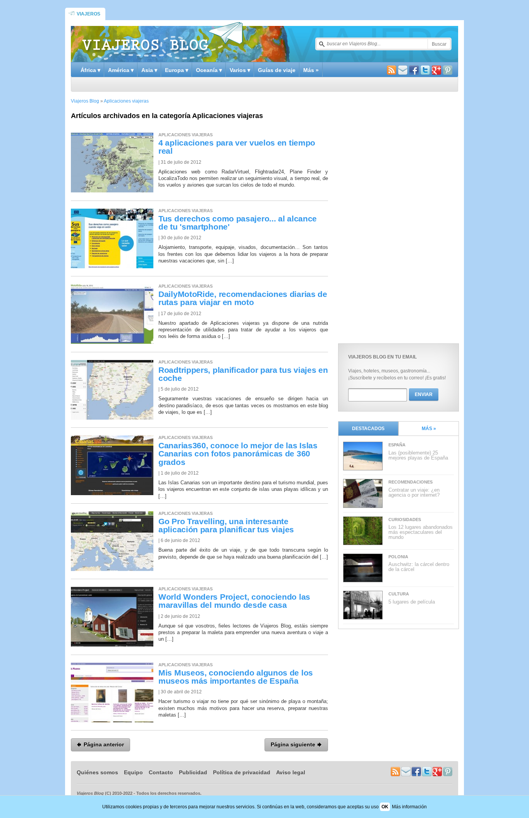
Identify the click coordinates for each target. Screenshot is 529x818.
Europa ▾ (176, 70)
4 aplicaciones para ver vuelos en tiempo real (236, 147)
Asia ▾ (149, 70)
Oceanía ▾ (209, 70)
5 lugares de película (411, 602)
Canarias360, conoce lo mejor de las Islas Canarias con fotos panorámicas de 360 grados (238, 454)
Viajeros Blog (85, 101)
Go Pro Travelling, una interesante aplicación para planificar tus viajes (226, 525)
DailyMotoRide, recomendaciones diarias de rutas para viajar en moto (242, 298)
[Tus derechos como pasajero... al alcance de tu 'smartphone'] (112, 266)
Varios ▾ (240, 70)
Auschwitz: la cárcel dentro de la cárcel (418, 566)
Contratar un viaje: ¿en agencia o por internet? (414, 492)
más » (429, 428)
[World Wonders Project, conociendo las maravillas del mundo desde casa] (112, 645)
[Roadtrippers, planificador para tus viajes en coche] (112, 418)
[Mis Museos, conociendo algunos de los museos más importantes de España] (112, 721)
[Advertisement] (396, 215)
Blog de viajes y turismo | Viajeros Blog (162, 41)
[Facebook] (414, 71)
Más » (311, 70)
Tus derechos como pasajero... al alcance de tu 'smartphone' (237, 223)
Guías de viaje (276, 70)
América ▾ (121, 70)
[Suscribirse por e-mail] (402, 71)
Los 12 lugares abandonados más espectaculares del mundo (420, 532)
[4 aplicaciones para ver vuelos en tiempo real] (112, 191)
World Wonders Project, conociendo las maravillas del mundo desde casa (234, 601)
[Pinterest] (447, 71)
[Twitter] (425, 71)
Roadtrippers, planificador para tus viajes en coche (243, 374)
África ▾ (90, 70)
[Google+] (436, 71)
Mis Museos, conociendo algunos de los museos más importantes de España (235, 677)
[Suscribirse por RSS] (391, 71)
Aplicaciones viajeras (126, 101)
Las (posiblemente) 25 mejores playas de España (418, 455)
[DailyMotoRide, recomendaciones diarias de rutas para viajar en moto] (112, 342)
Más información (409, 806)
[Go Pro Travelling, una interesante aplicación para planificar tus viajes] (112, 569)
